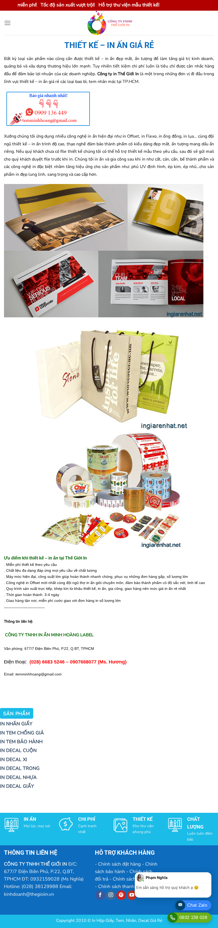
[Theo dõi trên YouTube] (132, 895)
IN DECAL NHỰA (18, 777)
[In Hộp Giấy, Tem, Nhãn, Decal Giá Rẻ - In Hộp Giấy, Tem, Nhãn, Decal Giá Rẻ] (109, 23)
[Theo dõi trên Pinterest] (121, 895)
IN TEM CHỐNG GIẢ (22, 733)
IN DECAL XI (13, 759)
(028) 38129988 (40, 886)
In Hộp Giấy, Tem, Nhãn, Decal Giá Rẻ (127, 920)
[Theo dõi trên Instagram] (110, 895)
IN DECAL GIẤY (17, 786)
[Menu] (7, 23)
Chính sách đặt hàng (119, 864)
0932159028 (45, 879)
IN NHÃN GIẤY (16, 724)
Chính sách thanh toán (121, 886)
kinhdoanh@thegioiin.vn (29, 894)
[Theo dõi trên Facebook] (100, 895)
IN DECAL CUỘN (18, 750)
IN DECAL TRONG (20, 768)
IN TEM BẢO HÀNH (21, 741)
